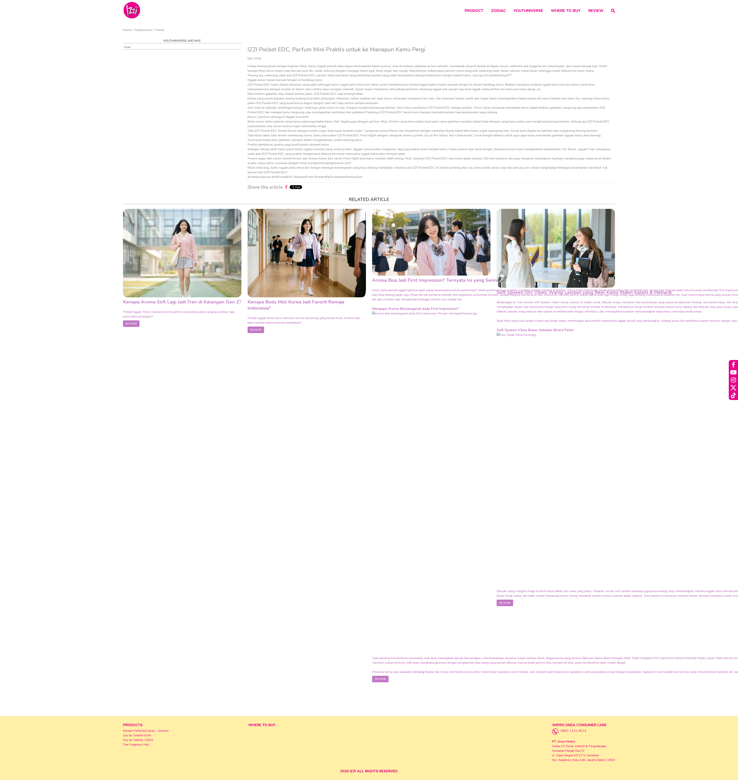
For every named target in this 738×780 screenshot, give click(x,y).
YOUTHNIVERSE (528, 10)
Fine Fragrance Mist (136, 744)
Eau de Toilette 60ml (137, 735)
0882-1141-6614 (573, 731)
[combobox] (182, 47)
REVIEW (595, 10)
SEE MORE (131, 323)
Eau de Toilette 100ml (138, 740)
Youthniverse (143, 30)
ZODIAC (498, 10)
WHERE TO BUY (566, 10)
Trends (160, 30)
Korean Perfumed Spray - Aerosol (146, 731)
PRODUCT (474, 10)
